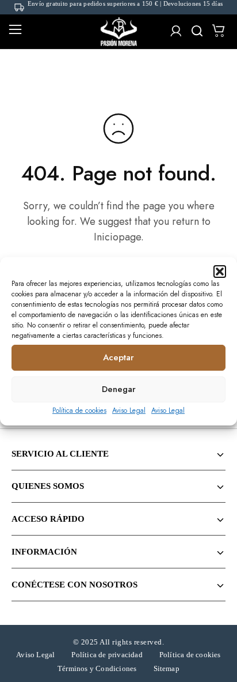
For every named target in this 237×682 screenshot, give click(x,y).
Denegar (119, 389)
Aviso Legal (129, 410)
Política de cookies (79, 410)
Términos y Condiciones (97, 668)
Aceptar (118, 357)
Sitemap (166, 668)
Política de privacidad (106, 654)
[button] (219, 271)
